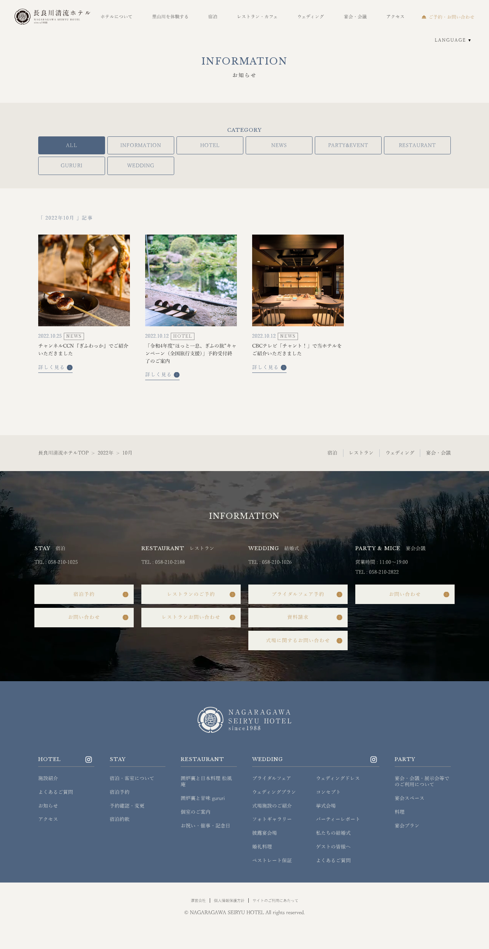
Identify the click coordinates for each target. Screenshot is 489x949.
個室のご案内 (195, 812)
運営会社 (198, 900)
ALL (71, 145)
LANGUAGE (450, 40)
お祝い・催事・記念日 (205, 825)
